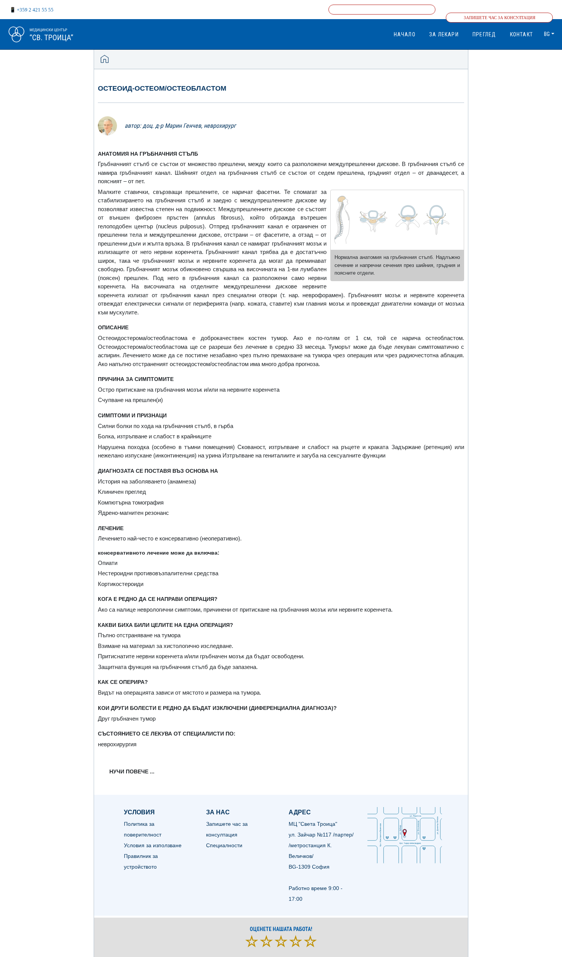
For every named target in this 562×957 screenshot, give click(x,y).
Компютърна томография (131, 502)
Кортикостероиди (120, 584)
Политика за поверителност (142, 829)
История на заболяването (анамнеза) (147, 481)
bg (547, 34)
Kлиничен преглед (122, 491)
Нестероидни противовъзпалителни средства (158, 573)
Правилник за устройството (141, 861)
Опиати (107, 563)
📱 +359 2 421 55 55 (32, 10)
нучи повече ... (131, 771)
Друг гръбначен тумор (127, 718)
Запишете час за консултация (499, 17)
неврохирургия (117, 744)
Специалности (224, 845)
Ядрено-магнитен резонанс (133, 512)
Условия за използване (153, 845)
